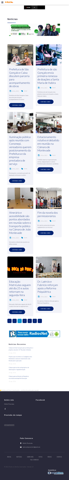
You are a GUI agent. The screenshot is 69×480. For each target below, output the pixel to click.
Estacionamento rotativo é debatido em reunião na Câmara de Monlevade (48, 143)
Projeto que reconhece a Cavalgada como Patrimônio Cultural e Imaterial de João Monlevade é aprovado (20, 358)
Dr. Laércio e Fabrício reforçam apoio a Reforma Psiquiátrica (47, 286)
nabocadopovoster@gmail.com (31, 447)
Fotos (40, 457)
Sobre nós (30, 457)
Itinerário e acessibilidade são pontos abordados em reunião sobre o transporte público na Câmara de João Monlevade (20, 222)
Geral (25, 91)
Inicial (9, 457)
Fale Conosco (34, 460)
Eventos (59, 457)
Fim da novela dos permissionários (47, 214)
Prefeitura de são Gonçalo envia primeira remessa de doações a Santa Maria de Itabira (48, 76)
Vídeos (50, 457)
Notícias (19, 457)
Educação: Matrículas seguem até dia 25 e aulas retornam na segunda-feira (20, 288)
